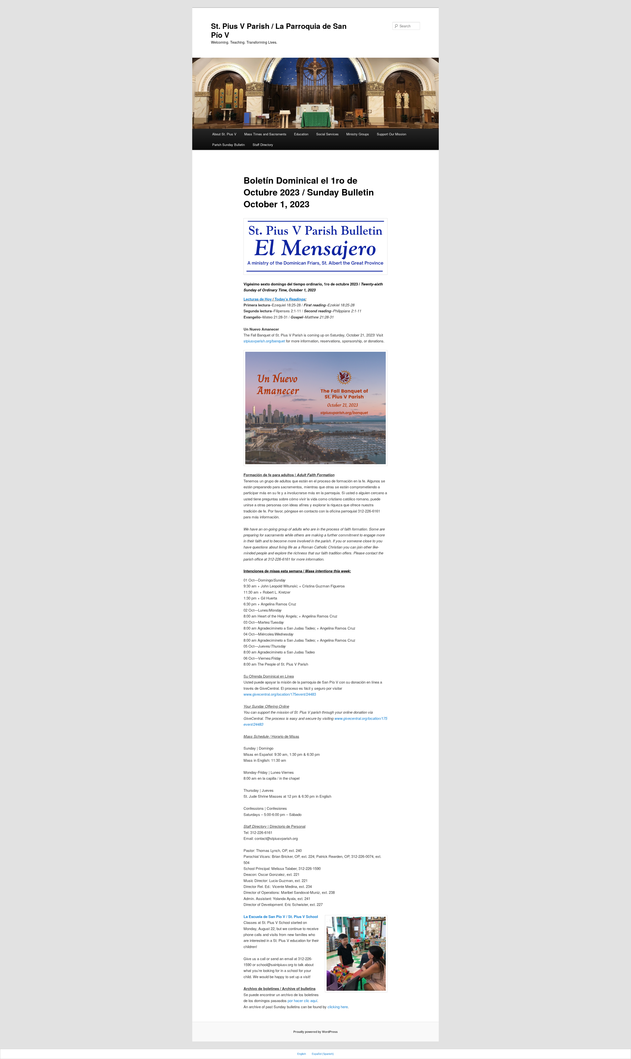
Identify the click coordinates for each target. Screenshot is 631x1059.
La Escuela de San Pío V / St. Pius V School (281, 916)
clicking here (338, 1006)
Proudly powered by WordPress (315, 1031)
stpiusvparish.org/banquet (264, 340)
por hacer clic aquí (302, 1000)
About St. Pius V (224, 134)
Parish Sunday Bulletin (228, 144)
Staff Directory (263, 144)
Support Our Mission (391, 134)
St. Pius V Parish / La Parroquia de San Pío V (279, 30)
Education (301, 134)
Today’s (290, 299)
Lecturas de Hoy (258, 299)
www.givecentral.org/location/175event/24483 (280, 694)
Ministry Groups (357, 134)
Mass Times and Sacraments (265, 134)
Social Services (327, 134)
